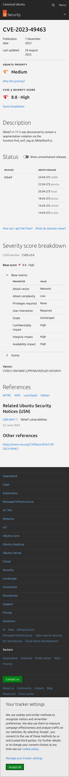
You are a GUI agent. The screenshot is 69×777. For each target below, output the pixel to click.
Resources (9, 693)
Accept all (15, 767)
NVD (17, 395)
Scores (15, 355)
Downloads (10, 595)
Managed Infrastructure (18, 635)
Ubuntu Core (11, 535)
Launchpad (30, 395)
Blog (50, 688)
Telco (57, 658)
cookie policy (30, 749)
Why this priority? (14, 81)
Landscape (10, 578)
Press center (26, 693)
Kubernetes (10, 493)
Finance (7, 663)
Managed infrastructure (18, 501)
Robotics (8, 518)
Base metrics (19, 275)
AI (4, 629)
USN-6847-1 (10, 419)
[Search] (53, 5)
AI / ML (7, 510)
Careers (39, 688)
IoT (5, 527)
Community (24, 688)
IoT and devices (12, 641)
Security (8, 569)
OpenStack (10, 476)
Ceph (6, 484)
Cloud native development (41, 641)
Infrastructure (25, 629)
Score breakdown (13, 106)
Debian (45, 395)
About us (8, 688)
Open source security (48, 635)
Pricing (7, 612)
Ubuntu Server (12, 552)
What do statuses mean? (50, 228)
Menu (62, 5)
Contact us (12, 679)
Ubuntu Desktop (13, 544)
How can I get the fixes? (18, 228)
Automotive (10, 658)
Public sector (43, 658)
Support (8, 604)
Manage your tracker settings (24, 758)
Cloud (6, 561)
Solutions (9, 621)
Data (11, 629)
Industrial (26, 658)
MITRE (7, 395)
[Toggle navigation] (65, 14)
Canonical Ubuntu (14, 4)
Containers (10, 587)
